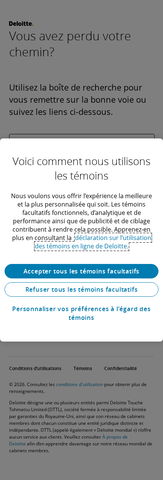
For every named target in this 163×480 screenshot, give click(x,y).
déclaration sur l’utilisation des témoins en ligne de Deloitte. (93, 242)
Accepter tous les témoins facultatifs (82, 271)
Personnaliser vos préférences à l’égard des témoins (81, 313)
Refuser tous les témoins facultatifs (81, 289)
